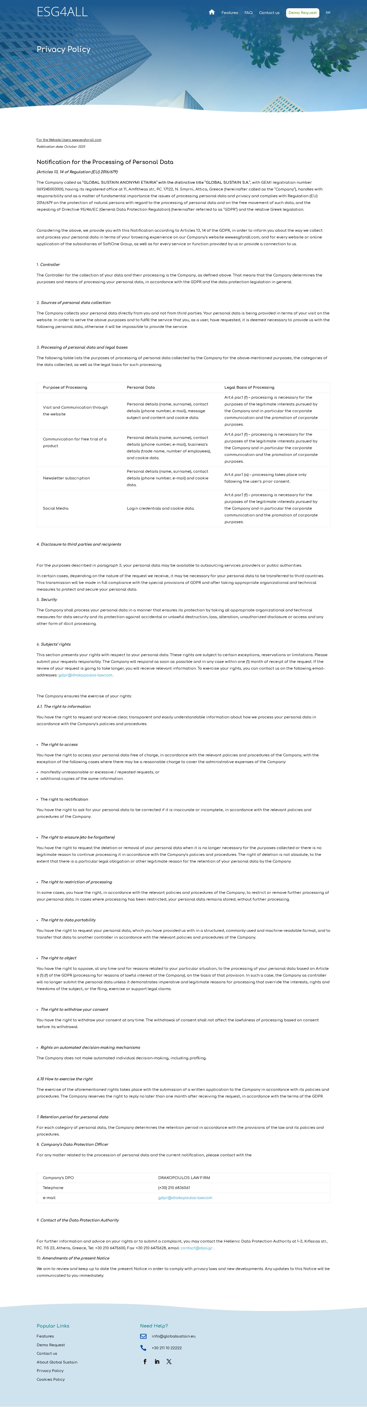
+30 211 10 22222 (167, 1348)
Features (230, 13)
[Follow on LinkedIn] (157, 1362)
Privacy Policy (50, 1371)
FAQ (249, 13)
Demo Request (303, 13)
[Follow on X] (169, 1362)
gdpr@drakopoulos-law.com (85, 675)
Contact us (269, 13)
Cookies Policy (51, 1380)
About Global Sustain (57, 1362)
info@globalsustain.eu (173, 1336)
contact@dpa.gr (196, 1248)
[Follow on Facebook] (145, 1362)
